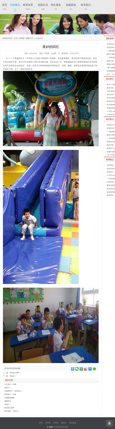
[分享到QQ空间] (81, 369)
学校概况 (15, 6)
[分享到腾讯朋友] (94, 369)
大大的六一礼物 (10, 384)
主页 (15, 38)
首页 (4, 6)
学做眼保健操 (9, 398)
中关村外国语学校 (60, 427)
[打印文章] (8, 368)
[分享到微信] (77, 369)
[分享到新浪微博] (86, 369)
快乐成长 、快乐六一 (12, 411)
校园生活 (43, 6)
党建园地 (71, 6)
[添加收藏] (16, 368)
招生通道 (56, 6)
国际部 (63, 423)
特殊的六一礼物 (10, 394)
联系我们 (86, 6)
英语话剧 (110, 88)
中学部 (55, 423)
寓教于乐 (29, 38)
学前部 (21, 38)
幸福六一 (13, 376)
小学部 (47, 423)
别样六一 (7, 388)
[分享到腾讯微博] (90, 369)
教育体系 (28, 6)
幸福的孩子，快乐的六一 (13, 391)
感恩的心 (7, 401)
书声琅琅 (110, 165)
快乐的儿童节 (15, 373)
